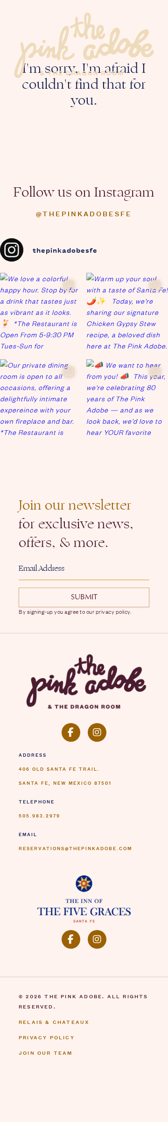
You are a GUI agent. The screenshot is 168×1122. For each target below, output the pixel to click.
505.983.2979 (39, 815)
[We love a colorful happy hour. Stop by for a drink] (41, 314)
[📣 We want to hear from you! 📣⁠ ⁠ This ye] (127, 400)
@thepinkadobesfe (84, 213)
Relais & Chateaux (54, 1021)
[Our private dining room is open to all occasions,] (41, 400)
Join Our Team (46, 1052)
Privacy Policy (47, 1037)
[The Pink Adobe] (84, 680)
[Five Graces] (84, 898)
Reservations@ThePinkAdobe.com (75, 848)
